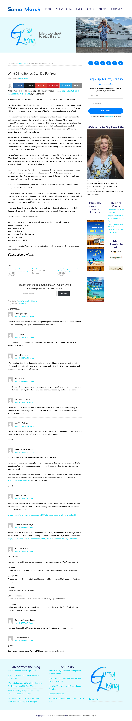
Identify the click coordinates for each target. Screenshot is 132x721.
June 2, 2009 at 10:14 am (24, 337)
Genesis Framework (74, 715)
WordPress (86, 715)
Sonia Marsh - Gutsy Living (24, 9)
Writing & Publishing (29, 301)
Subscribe (63, 294)
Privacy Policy (94, 699)
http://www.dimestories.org (19, 480)
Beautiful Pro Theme (57, 715)
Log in (94, 715)
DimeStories (22, 304)
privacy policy (109, 116)
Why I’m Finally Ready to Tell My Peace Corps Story (116, 218)
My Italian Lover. (37, 269)
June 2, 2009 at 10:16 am (24, 358)
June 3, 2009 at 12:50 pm (24, 426)
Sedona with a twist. (57, 694)
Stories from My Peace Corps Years (22, 670)
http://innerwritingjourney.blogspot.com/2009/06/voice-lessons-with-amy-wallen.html (43, 515)
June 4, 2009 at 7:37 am (24, 498)
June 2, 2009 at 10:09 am (24, 316)
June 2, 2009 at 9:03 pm (24, 402)
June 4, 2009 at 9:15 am (24, 551)
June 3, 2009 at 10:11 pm (24, 452)
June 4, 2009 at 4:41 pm (24, 640)
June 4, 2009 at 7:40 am (24, 527)
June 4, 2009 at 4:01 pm (24, 623)
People (19, 301)
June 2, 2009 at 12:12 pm (24, 382)
